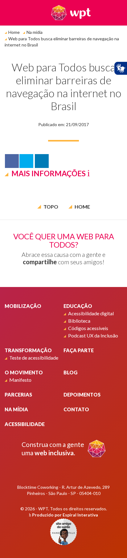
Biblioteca (79, 321)
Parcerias (18, 394)
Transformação (28, 350)
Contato (76, 409)
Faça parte (78, 350)
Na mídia (35, 32)
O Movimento (24, 372)
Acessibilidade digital (91, 313)
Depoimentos (81, 394)
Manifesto (20, 380)
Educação (77, 306)
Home (14, 32)
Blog (70, 372)
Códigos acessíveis (88, 328)
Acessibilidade (25, 424)
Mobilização (23, 306)
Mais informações (48, 173)
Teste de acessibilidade (33, 358)
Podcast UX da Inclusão (93, 335)
